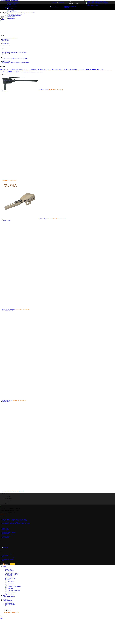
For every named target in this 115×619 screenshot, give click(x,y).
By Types (7, 7)
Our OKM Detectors (11, 4)
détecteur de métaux (38, 70)
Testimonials (5, 555)
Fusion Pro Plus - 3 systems (8, 309)
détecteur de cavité (17, 70)
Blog (3, 556)
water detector (40, 72)
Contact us (4, 560)
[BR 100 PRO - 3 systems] (20, 89)
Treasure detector (12, 17)
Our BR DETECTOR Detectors (13, 0)
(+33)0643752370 (54, 2)
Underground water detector (28, 12)
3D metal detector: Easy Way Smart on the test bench (14, 52)
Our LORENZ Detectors (12, 3)
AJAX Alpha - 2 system (43, 219)
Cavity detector (18, 14)
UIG (32, 72)
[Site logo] (54, 7)
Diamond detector (12, 11)
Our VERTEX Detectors (12, 6)
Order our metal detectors (8, 554)
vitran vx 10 (35, 72)
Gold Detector (11, 10)
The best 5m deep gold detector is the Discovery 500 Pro (15, 58)
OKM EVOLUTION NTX (7, 400)
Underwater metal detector (14, 15)
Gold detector (5, 39)
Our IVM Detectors (103, 69)
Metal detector (5, 42)
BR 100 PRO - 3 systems (44, 89)
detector (2, 70)
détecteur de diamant (26, 69)
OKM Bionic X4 (5, 491)
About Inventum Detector (8, 559)
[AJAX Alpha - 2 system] (20, 219)
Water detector (5, 43)
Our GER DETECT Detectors (13, 2)
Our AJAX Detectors (51, 70)
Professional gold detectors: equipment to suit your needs (15, 62)
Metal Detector (11, 8)
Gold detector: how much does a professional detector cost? (16, 523)
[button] (58, 494)
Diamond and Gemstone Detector (10, 38)
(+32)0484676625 (61, 2)
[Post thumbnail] (4, 51)
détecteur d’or (8, 69)
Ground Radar (11, 18)
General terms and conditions (9, 558)
